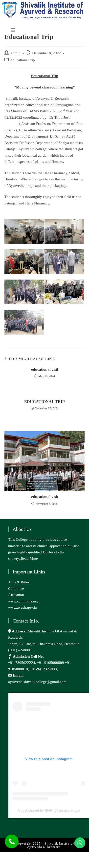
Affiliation (16, 595)
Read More (29, 559)
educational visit (44, 369)
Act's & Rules (18, 582)
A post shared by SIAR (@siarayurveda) (49, 810)
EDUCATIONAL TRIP (44, 401)
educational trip (23, 60)
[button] (13, 29)
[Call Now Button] (12, 841)
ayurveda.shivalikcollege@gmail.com (37, 682)
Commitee (16, 589)
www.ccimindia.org (23, 601)
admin (16, 53)
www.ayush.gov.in (22, 607)
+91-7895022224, (22, 663)
